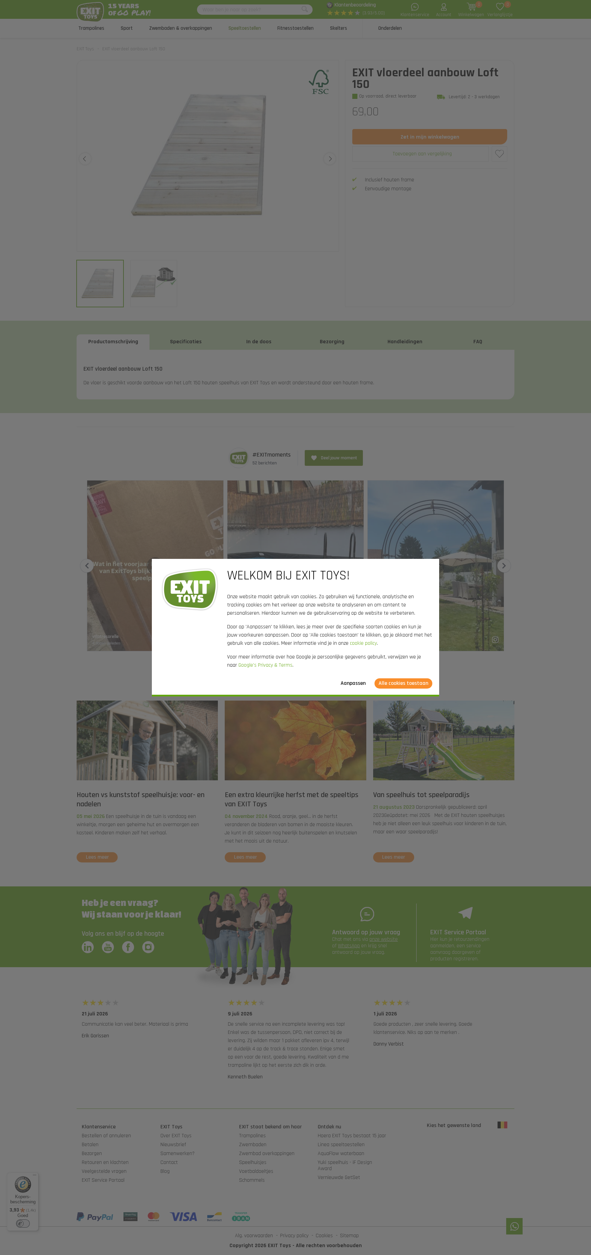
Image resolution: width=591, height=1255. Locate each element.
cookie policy (363, 643)
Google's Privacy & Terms (265, 665)
